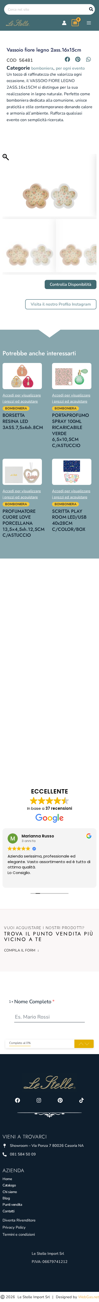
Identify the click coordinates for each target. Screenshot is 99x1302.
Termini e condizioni (19, 1234)
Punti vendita (12, 1204)
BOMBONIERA (42, 68)
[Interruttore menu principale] (89, 23)
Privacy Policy (14, 1227)
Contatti (8, 1211)
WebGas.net (88, 1296)
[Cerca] (91, 9)
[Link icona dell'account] (64, 23)
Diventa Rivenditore (19, 1220)
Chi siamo (10, 1191)
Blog (6, 1198)
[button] (67, 59)
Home (7, 1179)
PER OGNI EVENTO (70, 68)
